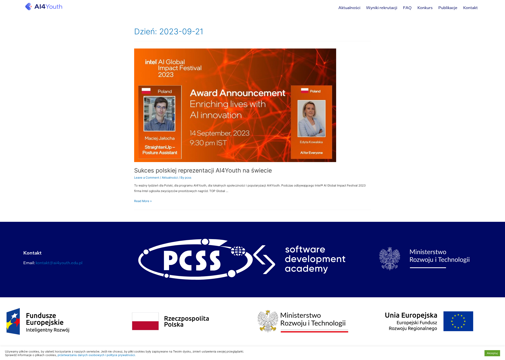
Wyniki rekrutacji (381, 7)
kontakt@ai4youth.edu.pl (59, 262)
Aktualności (349, 7)
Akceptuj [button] (492, 353)
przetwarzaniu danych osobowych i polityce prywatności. (97, 355)
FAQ (407, 7)
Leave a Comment (146, 177)
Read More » (143, 201)
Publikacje (447, 7)
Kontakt (470, 7)
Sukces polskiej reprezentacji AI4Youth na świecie (203, 170)
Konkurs (425, 7)
